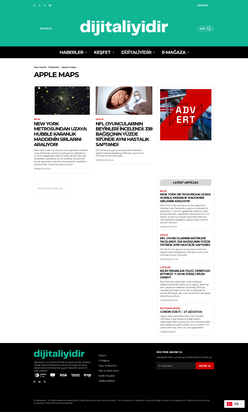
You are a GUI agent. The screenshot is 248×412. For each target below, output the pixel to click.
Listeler (165, 267)
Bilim (37, 119)
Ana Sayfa (40, 67)
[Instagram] (34, 5)
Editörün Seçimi (170, 308)
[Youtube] (50, 5)
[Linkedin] (39, 5)
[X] (45, 5)
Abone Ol (205, 365)
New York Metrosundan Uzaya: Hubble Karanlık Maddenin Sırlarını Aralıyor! (60, 134)
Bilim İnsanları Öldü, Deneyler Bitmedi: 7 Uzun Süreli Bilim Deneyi (185, 274)
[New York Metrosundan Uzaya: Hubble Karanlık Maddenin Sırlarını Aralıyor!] (62, 100)
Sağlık (100, 119)
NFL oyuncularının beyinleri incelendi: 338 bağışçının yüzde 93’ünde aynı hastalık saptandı (124, 134)
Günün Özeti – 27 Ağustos (181, 311)
